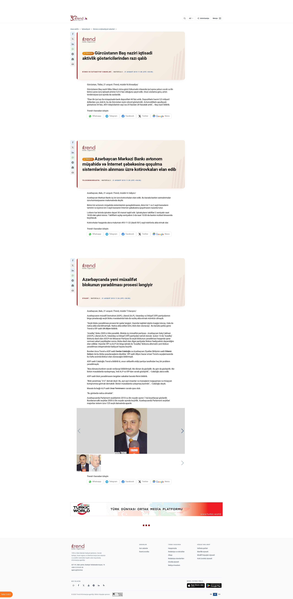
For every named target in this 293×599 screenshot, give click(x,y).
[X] (83, 585)
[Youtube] (89, 585)
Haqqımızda (172, 548)
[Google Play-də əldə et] (214, 585)
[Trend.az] (78, 18)
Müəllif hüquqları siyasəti (206, 555)
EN (211, 594)
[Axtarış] (184, 18)
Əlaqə (170, 555)
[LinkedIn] (99, 585)
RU (219, 594)
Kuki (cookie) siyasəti (204, 558)
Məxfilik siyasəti (202, 552)
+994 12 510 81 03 (77, 567)
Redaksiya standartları (176, 558)
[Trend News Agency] (77, 547)
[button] (73, 34)
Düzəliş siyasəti (173, 562)
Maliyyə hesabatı (174, 565)
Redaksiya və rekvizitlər (176, 552)
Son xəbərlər (143, 548)
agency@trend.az (77, 570)
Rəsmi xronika (144, 552)
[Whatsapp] (73, 585)
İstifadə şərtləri (202, 548)
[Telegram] (94, 585)
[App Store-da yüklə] (196, 585)
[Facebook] (78, 585)
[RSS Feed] (104, 585)
